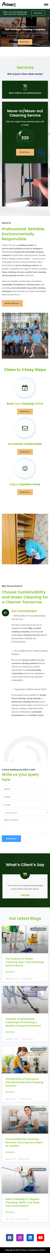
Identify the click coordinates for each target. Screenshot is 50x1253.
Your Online (25, 404)
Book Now (24, 152)
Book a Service (11, 303)
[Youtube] (40, 1237)
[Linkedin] (30, 1237)
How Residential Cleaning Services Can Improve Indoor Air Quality (24, 1142)
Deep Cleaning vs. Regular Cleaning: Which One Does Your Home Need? (22, 1202)
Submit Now (11, 838)
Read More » (10, 972)
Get (25, 444)
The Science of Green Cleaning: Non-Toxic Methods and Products (24, 962)
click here (24, 411)
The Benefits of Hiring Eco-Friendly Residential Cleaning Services (24, 1082)
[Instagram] (20, 1237)
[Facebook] (9, 1237)
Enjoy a (25, 484)
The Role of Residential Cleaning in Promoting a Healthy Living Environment (23, 1022)
